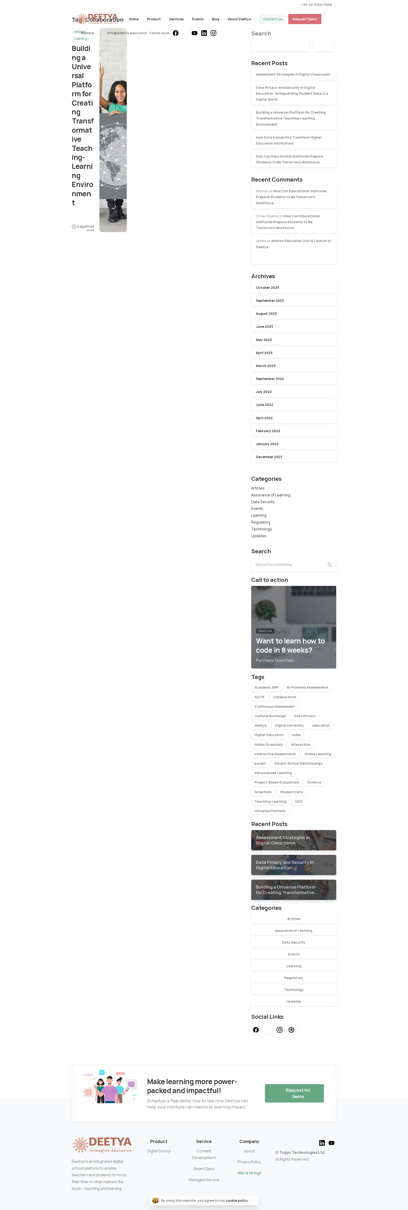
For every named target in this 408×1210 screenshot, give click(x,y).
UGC (299, 801)
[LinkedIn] (204, 33)
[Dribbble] (291, 1030)
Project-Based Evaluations (277, 782)
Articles (257, 488)
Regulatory (260, 522)
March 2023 (266, 365)
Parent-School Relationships (299, 763)
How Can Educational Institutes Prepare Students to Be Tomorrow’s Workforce (291, 197)
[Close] (253, 1200)
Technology (261, 529)
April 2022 (264, 418)
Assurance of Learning (270, 495)
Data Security (263, 501)
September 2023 (270, 300)
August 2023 (266, 313)
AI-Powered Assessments (307, 687)
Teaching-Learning (271, 801)
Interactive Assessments (275, 754)
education (321, 725)
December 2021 (269, 457)
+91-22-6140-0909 (317, 4)
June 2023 (264, 326)
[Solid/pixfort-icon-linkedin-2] (322, 1142)
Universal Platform (270, 811)
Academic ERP (266, 687)
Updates (258, 535)
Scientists (263, 792)
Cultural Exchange (270, 716)
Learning (258, 515)
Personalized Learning (273, 773)
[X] (185, 33)
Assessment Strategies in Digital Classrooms (293, 74)
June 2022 (264, 404)
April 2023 (264, 352)
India (296, 735)
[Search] (329, 564)
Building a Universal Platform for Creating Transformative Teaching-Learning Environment (83, 125)
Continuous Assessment (275, 706)
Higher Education (269, 735)
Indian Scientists (269, 744)
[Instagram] (213, 33)
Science (314, 782)
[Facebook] (175, 33)
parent (260, 763)
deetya (261, 725)
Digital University (289, 725)
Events (257, 508)
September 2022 (270, 378)
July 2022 (264, 391)
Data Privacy (305, 716)
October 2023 (267, 287)
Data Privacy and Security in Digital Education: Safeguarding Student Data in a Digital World (292, 93)
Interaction (300, 744)
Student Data (291, 792)
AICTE (259, 697)
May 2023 (264, 339)
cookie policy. (237, 1200)
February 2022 (268, 431)
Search (324, 45)
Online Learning (317, 754)
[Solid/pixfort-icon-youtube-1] (331, 1142)
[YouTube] (194, 33)
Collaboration (284, 697)
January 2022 (267, 444)
